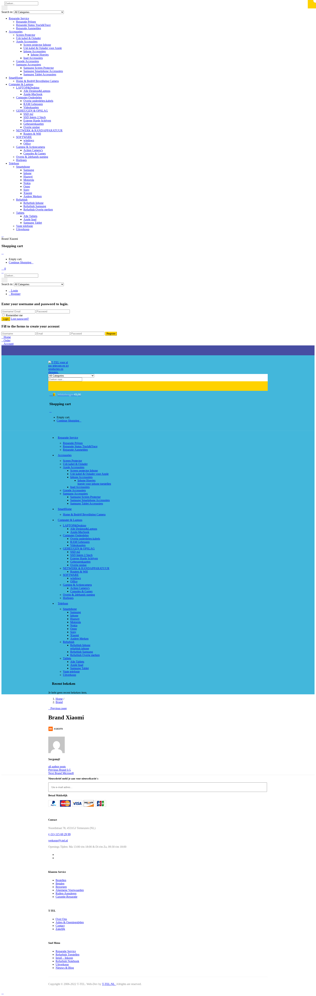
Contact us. (68, 347)
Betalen (60, 883)
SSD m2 (28, 114)
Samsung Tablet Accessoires (39, 74)
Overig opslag (31, 127)
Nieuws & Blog (65, 967)
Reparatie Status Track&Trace (33, 25)
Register (15, 293)
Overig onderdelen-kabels (38, 100)
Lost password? (20, 318)
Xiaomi (27, 193)
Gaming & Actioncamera (30, 146)
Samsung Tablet (32, 222)
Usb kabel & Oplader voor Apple (42, 48)
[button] (3, 268)
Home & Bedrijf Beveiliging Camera (37, 81)
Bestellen (61, 880)
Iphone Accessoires (34, 51)
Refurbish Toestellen (67, 954)
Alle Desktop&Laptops (36, 90)
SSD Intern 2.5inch (34, 117)
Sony (26, 189)
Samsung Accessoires (28, 64)
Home (59, 698)
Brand (59, 702)
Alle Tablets (30, 216)
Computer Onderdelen (29, 97)
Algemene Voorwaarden (70, 890)
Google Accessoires (27, 61)
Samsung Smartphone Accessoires (43, 71)
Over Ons (61, 919)
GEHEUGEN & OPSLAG (32, 110)
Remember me (14, 315)
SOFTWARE (24, 137)
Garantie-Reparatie (66, 896)
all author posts (57, 766)
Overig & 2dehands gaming (32, 156)
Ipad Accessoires (33, 57)
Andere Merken (32, 196)
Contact (60, 925)
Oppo (26, 186)
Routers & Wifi (32, 133)
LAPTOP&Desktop (27, 87)
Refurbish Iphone (33, 202)
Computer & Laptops (21, 84)
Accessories (15, 31)
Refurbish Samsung (34, 206)
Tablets (20, 212)
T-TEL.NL (109, 984)
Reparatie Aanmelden (28, 28)
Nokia (27, 183)
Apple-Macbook (32, 94)
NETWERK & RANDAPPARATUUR (39, 130)
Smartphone (23, 166)
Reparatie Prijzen (26, 21)
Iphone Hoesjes (40, 54)
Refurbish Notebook (67, 961)
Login (14, 290)
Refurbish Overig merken (38, 209)
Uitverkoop (22, 229)
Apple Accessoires (26, 41)
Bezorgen (61, 886)
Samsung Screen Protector (38, 67)
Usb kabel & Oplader (28, 38)
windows (28, 140)
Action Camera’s (33, 150)
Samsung (28, 170)
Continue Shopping (20, 262)
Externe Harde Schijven (37, 120)
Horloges (21, 160)
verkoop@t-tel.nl (58, 840)
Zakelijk (60, 928)
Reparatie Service (19, 18)
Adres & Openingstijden (70, 922)
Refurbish (21, 199)
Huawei (28, 176)
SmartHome (16, 77)
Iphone (27, 173)
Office (27, 143)
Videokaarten (31, 107)
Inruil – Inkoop (64, 957)
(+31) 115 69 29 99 (59, 834)
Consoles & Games (34, 153)
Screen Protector (25, 34)
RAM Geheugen (33, 104)
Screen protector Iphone (37, 44)
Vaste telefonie (24, 226)
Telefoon (14, 163)
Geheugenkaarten (33, 123)
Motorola (28, 179)
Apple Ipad (29, 219)
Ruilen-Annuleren (66, 893)
